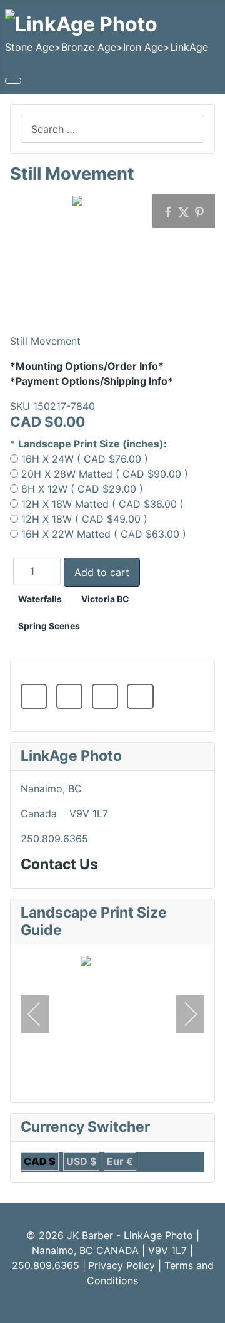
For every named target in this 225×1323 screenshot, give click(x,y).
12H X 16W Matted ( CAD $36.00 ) (102, 504)
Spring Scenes (49, 625)
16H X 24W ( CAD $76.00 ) (84, 458)
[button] (34, 696)
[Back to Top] (209, 1307)
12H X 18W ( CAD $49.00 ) (84, 519)
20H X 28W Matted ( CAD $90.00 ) (104, 474)
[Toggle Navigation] (13, 81)
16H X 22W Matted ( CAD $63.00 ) (103, 534)
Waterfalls (40, 599)
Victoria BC (105, 599)
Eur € (120, 1161)
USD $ (81, 1161)
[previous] (42, 1014)
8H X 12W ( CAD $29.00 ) (82, 489)
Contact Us (59, 864)
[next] (182, 1014)
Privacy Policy (121, 1265)
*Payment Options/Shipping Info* (91, 381)
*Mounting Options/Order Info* (87, 366)
